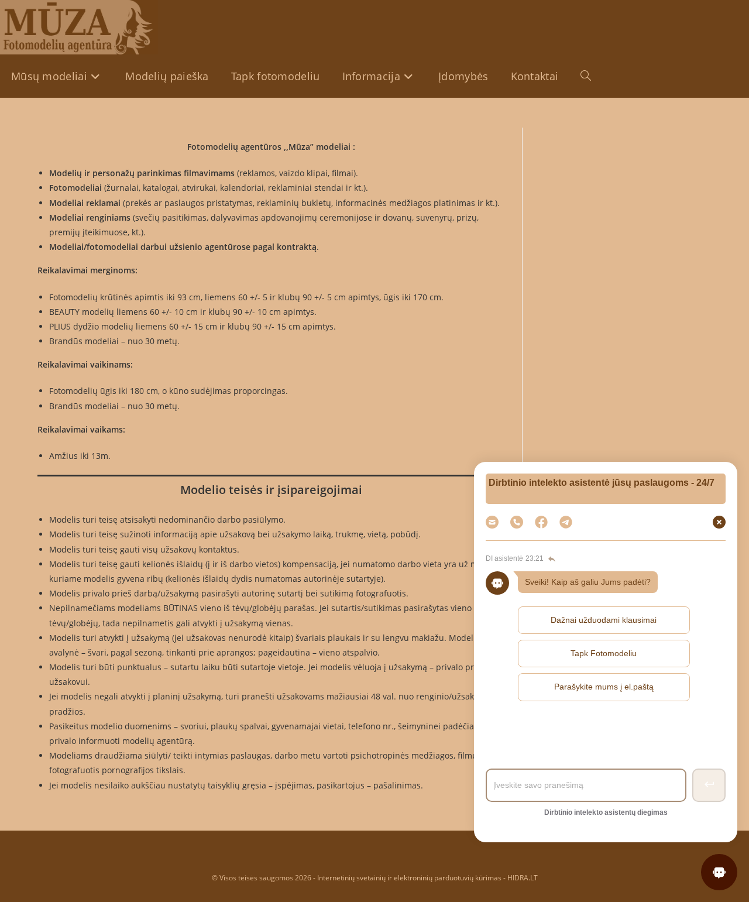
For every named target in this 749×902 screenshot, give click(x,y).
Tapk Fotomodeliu (604, 653)
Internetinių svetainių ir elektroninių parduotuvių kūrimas (409, 878)
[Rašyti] (565, 522)
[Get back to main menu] (550, 559)
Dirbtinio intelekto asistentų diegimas (606, 812)
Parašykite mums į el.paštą (604, 686)
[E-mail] (492, 522)
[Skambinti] (516, 522)
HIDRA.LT (522, 878)
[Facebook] (541, 522)
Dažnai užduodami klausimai (604, 620)
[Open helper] (719, 872)
